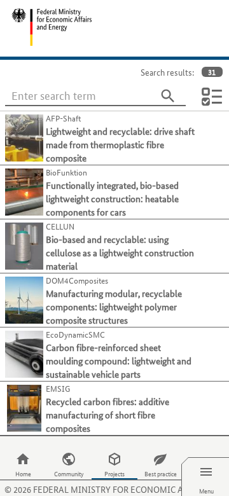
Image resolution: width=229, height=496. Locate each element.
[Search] (168, 96)
